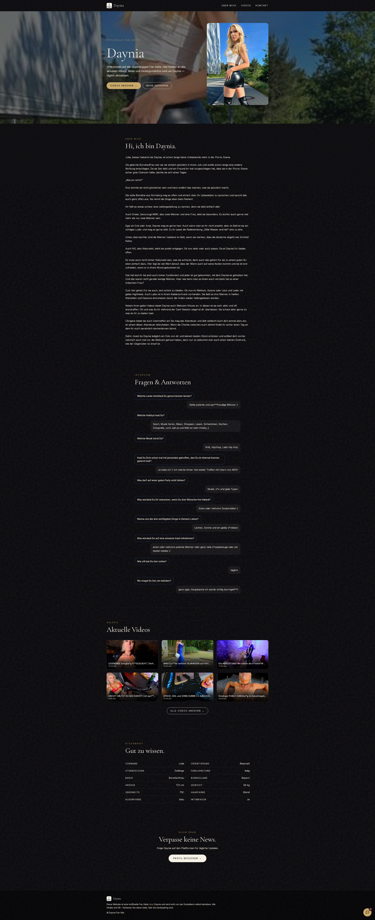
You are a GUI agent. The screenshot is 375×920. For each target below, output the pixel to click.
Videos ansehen (123, 85)
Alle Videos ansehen (187, 711)
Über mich (229, 5)
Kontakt (262, 5)
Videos (246, 5)
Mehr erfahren (157, 85)
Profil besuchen (187, 858)
